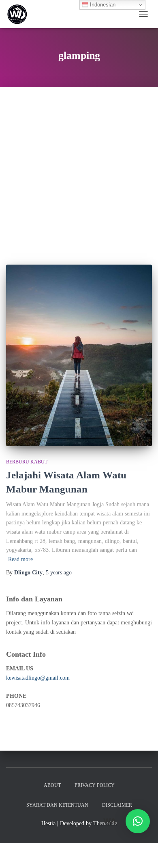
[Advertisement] (79, 169)
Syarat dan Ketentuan (57, 805)
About (52, 785)
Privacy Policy (95, 785)
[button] (138, 821)
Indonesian (101, 5)
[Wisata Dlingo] (20, 14)
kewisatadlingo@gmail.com (38, 678)
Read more (20, 559)
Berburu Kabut (26, 462)
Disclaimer (117, 805)
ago (59, 573)
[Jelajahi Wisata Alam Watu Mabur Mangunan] (79, 355)
